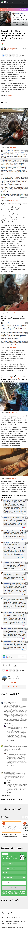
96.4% (23, 416)
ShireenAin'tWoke (11, 725)
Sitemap (15, 923)
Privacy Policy (20, 927)
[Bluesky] (12, 917)
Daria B (5, 745)
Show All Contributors (14, 687)
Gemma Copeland (14, 147)
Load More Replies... (11, 742)
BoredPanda (8, 2)
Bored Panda (7, 912)
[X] (9, 917)
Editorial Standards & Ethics (8, 927)
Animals (3, 27)
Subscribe (14, 888)
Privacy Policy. (5, 894)
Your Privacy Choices (7, 921)
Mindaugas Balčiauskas (12, 49)
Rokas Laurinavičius (11, 48)
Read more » (14, 682)
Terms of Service (6, 930)
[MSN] (17, 917)
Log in (24, 2)
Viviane (8, 782)
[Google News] (19, 917)
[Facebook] (2, 917)
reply (10, 723)
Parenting (8, 27)
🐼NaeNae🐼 (7, 772)
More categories (7, 877)
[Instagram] (4, 917)
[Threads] (14, 917)
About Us (23, 921)
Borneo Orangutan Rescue (19, 378)
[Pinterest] (7, 917)
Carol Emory (7, 702)
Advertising (16, 921)
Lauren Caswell (10, 753)
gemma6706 (13, 412)
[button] (23, 817)
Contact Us (8, 923)
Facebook (9, 95)
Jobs (3, 923)
